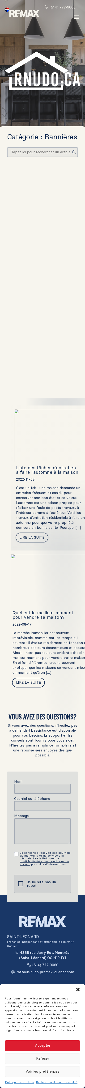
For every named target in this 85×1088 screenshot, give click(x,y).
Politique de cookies (19, 1082)
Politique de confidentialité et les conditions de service (44, 861)
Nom (18, 781)
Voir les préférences (43, 1071)
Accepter (42, 1045)
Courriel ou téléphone (32, 798)
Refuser (42, 1058)
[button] (78, 989)
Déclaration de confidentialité (56, 1082)
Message (21, 816)
